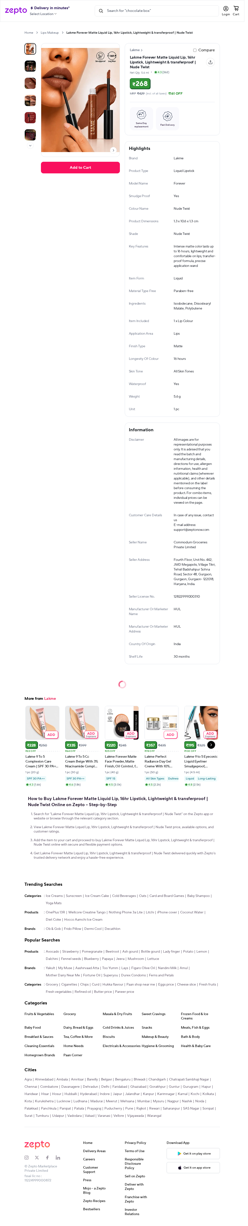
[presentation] (37, 32)
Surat (28, 1116)
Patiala (79, 1108)
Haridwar (31, 1094)
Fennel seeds (71, 959)
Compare (206, 50)
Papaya (107, 959)
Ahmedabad (44, 1079)
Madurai (96, 1101)
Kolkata (208, 1094)
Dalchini (52, 959)
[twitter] (40, 1157)
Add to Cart (80, 167)
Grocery (52, 984)
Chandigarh (157, 1079)
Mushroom (136, 959)
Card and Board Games (166, 896)
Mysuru (158, 1101)
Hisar (45, 1094)
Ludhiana (80, 1101)
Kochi (195, 1094)
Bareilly (92, 1079)
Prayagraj (94, 1108)
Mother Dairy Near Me (63, 975)
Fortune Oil (91, 975)
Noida (199, 1101)
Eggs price (166, 984)
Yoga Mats (54, 903)
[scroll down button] (30, 145)
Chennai (30, 1087)
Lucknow (63, 1101)
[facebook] (50, 1157)
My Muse (65, 968)
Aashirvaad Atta (87, 968)
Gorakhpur (157, 1087)
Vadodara (74, 1116)
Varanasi (104, 1116)
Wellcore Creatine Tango (87, 912)
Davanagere (70, 1087)
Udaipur (58, 1116)
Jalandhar (132, 1094)
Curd (95, 984)
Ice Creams (54, 896)
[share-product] (210, 62)
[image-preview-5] (30, 135)
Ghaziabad (138, 1087)
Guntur (174, 1087)
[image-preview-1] (30, 66)
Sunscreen (74, 896)
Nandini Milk (167, 968)
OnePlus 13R (55, 912)
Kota (28, 1101)
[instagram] (29, 1157)
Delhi (105, 1087)
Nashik (187, 1101)
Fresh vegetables (58, 992)
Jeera (120, 959)
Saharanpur (171, 1108)
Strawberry (70, 951)
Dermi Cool (92, 929)
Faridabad (119, 1087)
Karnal (182, 1094)
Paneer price (124, 992)
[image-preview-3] (30, 100)
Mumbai (143, 1101)
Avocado (52, 951)
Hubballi (70, 1094)
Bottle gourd (150, 951)
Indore (105, 1094)
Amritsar (77, 1079)
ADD (51, 735)
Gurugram (190, 1087)
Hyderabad (88, 1094)
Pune (129, 1108)
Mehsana (127, 1101)
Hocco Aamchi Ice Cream (83, 920)
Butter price (103, 992)
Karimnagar (166, 1094)
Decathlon (112, 929)
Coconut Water (191, 912)
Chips (84, 984)
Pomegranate (92, 951)
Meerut (111, 1101)
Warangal (154, 1116)
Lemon (201, 951)
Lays (124, 968)
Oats (142, 896)
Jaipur (117, 1094)
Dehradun (90, 1087)
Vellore (118, 1116)
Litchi (150, 912)
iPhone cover (167, 912)
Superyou (110, 975)
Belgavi (106, 1079)
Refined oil (83, 992)
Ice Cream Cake (97, 896)
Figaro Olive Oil (143, 968)
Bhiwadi (139, 1079)
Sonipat (208, 1108)
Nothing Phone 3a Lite (126, 912)
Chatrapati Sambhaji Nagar (189, 1079)
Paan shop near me (140, 984)
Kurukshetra (44, 1101)
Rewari (154, 1108)
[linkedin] (61, 1157)
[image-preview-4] (30, 117)
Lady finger (171, 951)
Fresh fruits (207, 984)
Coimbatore (49, 1087)
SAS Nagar (191, 1108)
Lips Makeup (50, 33)
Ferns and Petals (161, 975)
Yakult (50, 968)
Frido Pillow (72, 929)
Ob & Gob (53, 929)
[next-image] (113, 150)
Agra (28, 1079)
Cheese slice (186, 984)
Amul (184, 968)
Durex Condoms (133, 975)
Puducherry (113, 1108)
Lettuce (153, 959)
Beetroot (112, 951)
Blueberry (91, 959)
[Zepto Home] (16, 11)
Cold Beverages (124, 896)
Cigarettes (69, 984)
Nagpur (173, 1101)
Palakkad (31, 1108)
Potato (188, 951)
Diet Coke (53, 920)
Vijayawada (135, 1116)
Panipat (65, 1108)
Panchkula (48, 1108)
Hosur (56, 1094)
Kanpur (148, 1094)
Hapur (206, 1087)
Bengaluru (123, 1079)
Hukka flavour (112, 984)
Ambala (62, 1079)
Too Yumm (110, 968)
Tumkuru (42, 1116)
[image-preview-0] (30, 49)
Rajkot (141, 1108)
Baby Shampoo (198, 896)
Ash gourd (130, 951)
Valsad (89, 1116)
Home (28, 33)
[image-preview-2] (30, 83)
